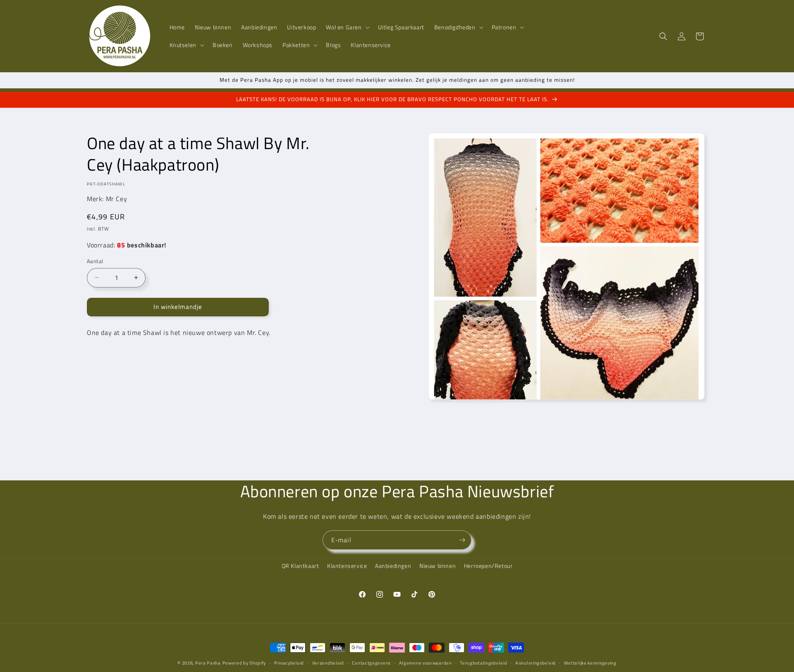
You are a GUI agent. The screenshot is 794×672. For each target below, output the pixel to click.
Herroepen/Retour (488, 565)
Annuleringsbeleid (535, 662)
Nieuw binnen (437, 565)
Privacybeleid (289, 662)
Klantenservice (347, 565)
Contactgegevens (371, 662)
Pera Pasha (208, 663)
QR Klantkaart (300, 565)
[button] (347, 27)
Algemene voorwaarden (425, 662)
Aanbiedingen (393, 565)
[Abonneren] (462, 540)
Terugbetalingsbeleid (483, 662)
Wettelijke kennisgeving (590, 662)
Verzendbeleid (328, 662)
